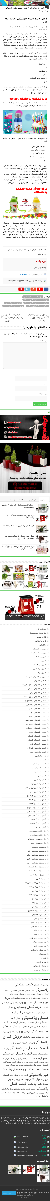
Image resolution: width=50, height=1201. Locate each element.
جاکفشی (42, 645)
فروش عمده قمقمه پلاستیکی (33, 297)
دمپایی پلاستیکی (39, 668)
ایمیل (45, 383)
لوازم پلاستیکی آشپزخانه (37, 839)
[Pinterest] (28, 1189)
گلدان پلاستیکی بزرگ (38, 783)
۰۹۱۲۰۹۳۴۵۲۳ (22, 1142)
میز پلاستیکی (41, 878)
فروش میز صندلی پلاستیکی (26, 1027)
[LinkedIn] (26, 1189)
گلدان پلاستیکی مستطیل (36, 811)
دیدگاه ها (22, 499)
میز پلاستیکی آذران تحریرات (35, 882)
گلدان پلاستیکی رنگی (38, 791)
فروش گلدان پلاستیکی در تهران (22, 1042)
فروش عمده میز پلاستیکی (29, 1022)
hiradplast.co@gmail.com (27, 1155)
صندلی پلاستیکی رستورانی (36, 728)
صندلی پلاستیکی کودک (37, 740)
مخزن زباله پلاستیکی (38, 874)
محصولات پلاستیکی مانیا (36, 855)
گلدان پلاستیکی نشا (38, 819)
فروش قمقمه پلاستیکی (13, 303)
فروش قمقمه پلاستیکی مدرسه (13, 306)
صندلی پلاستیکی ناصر (38, 744)
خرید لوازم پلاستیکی (27, 994)
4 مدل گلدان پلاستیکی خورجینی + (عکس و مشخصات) (18, 506)
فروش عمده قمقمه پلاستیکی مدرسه (36, 303)
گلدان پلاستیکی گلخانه (37, 803)
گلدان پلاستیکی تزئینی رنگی (35, 787)
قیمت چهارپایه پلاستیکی (18, 1079)
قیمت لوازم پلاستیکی (32, 1065)
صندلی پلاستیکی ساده (37, 732)
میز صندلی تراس (39, 934)
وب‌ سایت (43, 393)
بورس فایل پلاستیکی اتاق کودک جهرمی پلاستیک (36, 316)
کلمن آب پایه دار (39, 763)
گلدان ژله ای (41, 827)
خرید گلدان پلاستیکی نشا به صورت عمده (18, 525)
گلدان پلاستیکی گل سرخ (36, 795)
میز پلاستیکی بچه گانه (37, 894)
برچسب (13, 499)
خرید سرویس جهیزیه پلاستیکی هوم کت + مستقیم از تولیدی (18, 547)
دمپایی (43, 660)
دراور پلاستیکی (40, 656)
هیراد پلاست (41, 962)
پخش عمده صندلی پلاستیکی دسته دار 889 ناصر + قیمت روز (19, 537)
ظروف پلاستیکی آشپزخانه (36, 748)
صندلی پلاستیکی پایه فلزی (36, 704)
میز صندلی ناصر (40, 946)
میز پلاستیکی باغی (39, 890)
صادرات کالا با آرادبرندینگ (25, 1197)
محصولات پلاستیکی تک (37, 851)
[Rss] (37, 1189)
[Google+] (34, 1189)
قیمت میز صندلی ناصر (15, 1065)
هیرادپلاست (22, 1195)
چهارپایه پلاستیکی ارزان (35, 1093)
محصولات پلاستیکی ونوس (36, 863)
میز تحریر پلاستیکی (39, 914)
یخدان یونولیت (40, 970)
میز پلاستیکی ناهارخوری (37, 910)
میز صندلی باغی (40, 918)
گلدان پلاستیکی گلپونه (37, 799)
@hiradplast (22, 1151)
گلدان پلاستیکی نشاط (37, 823)
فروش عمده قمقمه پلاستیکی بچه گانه (36, 300)
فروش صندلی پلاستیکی (30, 1015)
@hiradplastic (22, 1147)
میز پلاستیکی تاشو (39, 898)
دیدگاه (44, 340)
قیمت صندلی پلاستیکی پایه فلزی (24, 1058)
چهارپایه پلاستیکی (39, 649)
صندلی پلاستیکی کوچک (37, 736)
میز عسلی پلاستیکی (38, 950)
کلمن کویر (42, 775)
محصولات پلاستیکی (38, 847)
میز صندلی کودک (39, 942)
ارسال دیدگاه (14, 27)
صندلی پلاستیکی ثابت (37, 716)
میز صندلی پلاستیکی (38, 926)
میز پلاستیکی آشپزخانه (37, 886)
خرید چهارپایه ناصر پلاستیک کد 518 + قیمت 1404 (20, 516)
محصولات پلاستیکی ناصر (36, 859)
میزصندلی (42, 954)
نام (46, 373)
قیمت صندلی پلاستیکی (28, 1048)
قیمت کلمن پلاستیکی (37, 1084)
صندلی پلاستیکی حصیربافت (35, 720)
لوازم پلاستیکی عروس (38, 843)
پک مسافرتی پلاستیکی (37, 633)
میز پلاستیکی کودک (38, 902)
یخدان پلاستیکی (39, 966)
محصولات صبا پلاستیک (37, 867)
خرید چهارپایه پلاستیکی (21, 1002)
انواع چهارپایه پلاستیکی (41, 985)
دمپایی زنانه (41, 672)
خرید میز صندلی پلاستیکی (22, 998)
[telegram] (17, 1189)
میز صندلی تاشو (40, 930)
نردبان (43, 958)
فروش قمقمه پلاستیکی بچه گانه (38, 306)
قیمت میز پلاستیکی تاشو (19, 1075)
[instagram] (21, 1189)
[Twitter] (31, 1189)
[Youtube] (23, 1189)
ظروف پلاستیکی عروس (37, 752)
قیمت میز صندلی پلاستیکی (29, 1069)
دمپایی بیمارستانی (39, 664)
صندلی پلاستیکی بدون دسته (35, 696)
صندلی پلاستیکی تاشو (37, 708)
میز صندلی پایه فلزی (38, 922)
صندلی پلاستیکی (40, 680)
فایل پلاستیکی (40, 756)
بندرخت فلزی (41, 629)
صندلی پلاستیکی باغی (37, 692)
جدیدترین (44, 499)
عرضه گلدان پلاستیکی (28, 1013)
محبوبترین (33, 499)
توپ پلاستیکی (40, 641)
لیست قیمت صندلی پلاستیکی (24, 1089)
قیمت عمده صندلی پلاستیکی (27, 1062)
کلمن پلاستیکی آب (37, 8)
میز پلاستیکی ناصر (39, 906)
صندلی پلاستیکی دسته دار (36, 724)
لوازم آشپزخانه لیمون (38, 835)
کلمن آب (42, 760)
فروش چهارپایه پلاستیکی (18, 1031)
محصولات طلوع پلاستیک (36, 870)
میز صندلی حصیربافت (37, 938)
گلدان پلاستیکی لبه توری (36, 807)
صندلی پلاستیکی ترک (38, 712)
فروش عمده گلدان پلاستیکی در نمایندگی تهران (14, 316)
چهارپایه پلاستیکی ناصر (37, 653)
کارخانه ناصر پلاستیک (17, 1093)
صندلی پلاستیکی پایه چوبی (35, 700)
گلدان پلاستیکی (40, 779)
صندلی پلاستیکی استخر (37, 688)
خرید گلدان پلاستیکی (27, 1007)
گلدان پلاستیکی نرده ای (37, 815)
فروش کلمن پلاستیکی (32, 1037)
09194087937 (25, 274)
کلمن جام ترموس (39, 771)
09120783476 (22, 1136)
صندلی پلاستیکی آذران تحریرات (34, 684)
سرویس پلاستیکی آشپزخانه (35, 676)
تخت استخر (41, 637)
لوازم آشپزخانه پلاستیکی (37, 831)
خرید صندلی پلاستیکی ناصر (24, 990)
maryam (42, 27)
